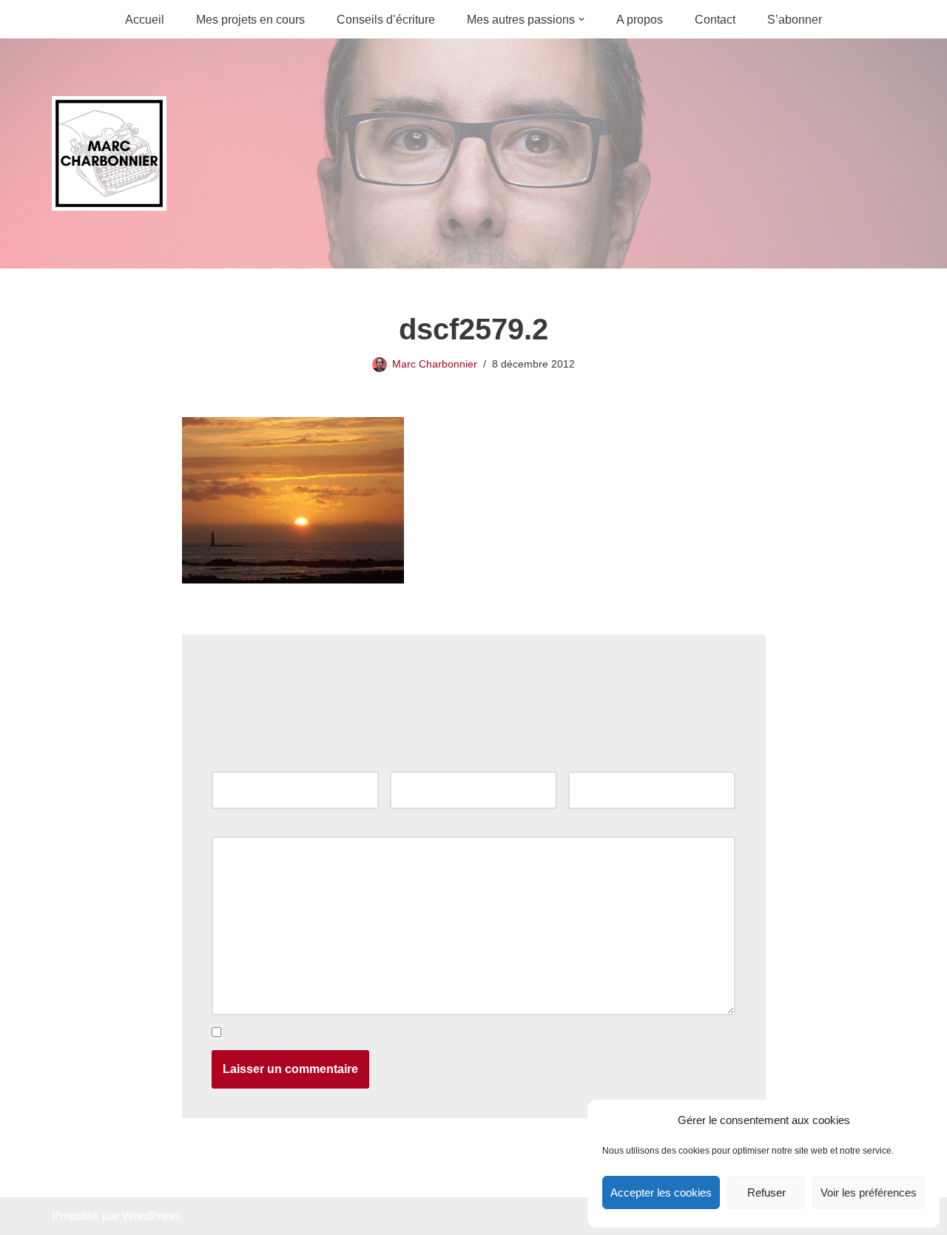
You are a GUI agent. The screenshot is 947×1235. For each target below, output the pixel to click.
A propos (639, 19)
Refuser (766, 1192)
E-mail (410, 761)
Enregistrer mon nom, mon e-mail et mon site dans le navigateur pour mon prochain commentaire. (478, 1032)
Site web (591, 761)
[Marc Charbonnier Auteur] (109, 153)
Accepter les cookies (661, 1192)
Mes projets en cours (250, 19)
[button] (581, 19)
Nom (228, 761)
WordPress (151, 1216)
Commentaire (251, 826)
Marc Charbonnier (434, 364)
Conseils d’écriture (386, 19)
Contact (715, 19)
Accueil (144, 19)
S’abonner (794, 19)
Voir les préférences (868, 1192)
